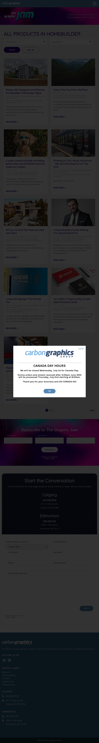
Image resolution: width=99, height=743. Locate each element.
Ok (49, 391)
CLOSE (81, 348)
